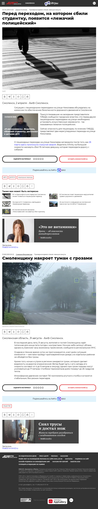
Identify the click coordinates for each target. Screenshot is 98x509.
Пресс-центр (43, 456)
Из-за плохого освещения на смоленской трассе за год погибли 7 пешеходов (75, 203)
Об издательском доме (27, 456)
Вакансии (64, 456)
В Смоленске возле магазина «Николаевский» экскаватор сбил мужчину (29, 211)
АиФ (4, 91)
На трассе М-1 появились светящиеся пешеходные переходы (27, 203)
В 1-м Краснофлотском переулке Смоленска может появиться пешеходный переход (29, 195)
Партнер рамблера (39, 500)
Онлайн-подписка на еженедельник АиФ (34, 461)
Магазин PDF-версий (60, 461)
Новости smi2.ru (10, 247)
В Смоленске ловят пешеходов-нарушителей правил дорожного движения (76, 195)
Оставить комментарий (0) (78, 159)
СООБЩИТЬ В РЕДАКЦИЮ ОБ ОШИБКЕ (32, 464)
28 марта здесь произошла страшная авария (52, 143)
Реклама (54, 456)
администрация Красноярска (13, 326)
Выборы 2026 (75, 461)
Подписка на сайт (82, 459)
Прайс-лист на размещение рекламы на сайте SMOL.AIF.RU (40, 459)
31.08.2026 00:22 (8, 254)
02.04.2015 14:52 (8, 10)
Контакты (68, 459)
